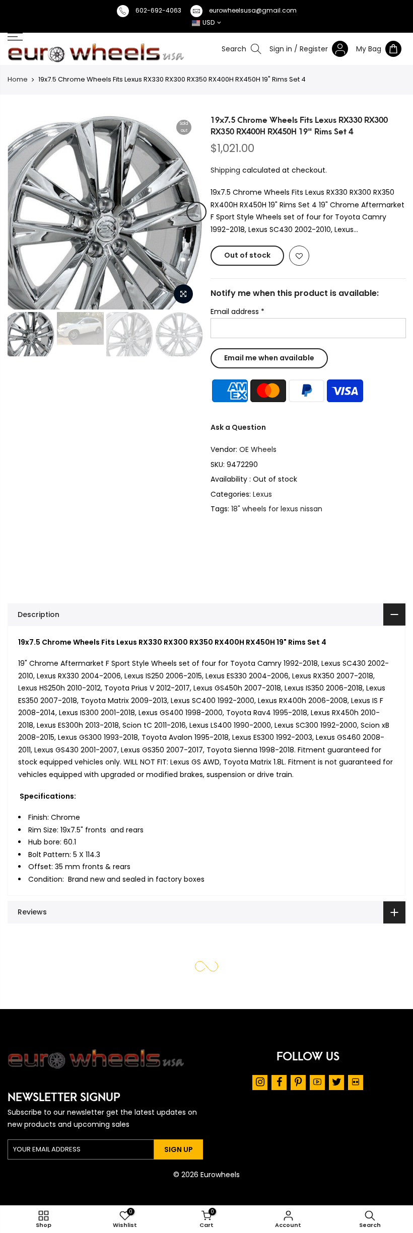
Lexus (262, 494)
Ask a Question (238, 427)
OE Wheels (258, 449)
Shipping (225, 170)
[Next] (196, 212)
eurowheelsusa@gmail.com (253, 10)
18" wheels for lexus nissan (276, 509)
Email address (237, 311)
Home (18, 79)
